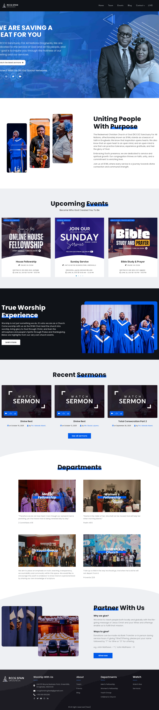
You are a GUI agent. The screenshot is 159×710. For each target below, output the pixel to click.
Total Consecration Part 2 (132, 421)
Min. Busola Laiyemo (91, 425)
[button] (76, 275)
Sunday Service (63, 220)
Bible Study (115, 220)
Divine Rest (26, 421)
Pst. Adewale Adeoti (38, 425)
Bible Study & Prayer (133, 261)
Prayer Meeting (127, 220)
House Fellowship (11, 220)
